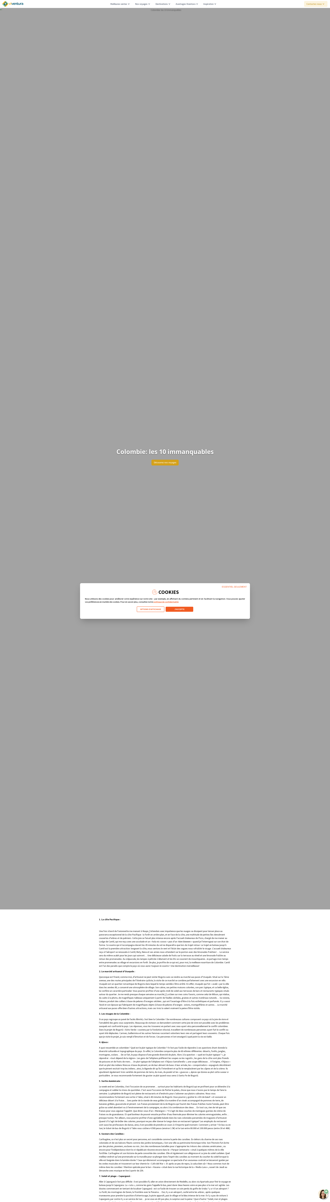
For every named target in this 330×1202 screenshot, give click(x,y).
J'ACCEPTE (179, 609)
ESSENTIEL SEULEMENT (234, 587)
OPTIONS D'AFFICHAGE (150, 609)
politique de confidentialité (166, 602)
